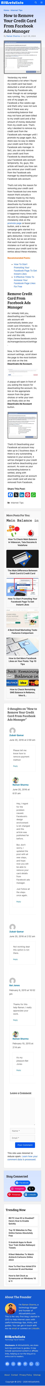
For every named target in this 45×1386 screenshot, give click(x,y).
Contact (14, 1375)
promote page (15, 223)
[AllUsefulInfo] (12, 2)
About (7, 1375)
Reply (15, 766)
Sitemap (37, 1375)
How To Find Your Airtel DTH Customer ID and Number (22, 1267)
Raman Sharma (13, 36)
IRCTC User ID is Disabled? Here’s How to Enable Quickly (21, 1221)
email (14, 1328)
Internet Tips (16, 10)
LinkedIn (35, 1328)
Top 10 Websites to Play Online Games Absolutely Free (21, 1233)
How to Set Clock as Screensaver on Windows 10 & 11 (22, 1278)
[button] (36, 2)
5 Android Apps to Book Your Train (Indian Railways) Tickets (22, 1245)
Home (6, 10)
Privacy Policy (26, 1375)
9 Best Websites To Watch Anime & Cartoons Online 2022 (21, 1257)
